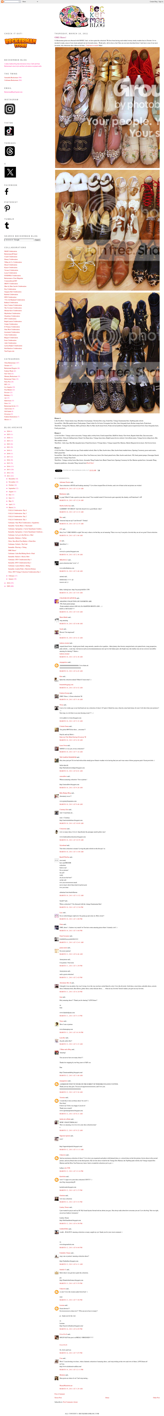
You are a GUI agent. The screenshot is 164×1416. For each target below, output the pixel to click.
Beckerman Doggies (10, 368)
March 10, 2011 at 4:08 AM (71, 623)
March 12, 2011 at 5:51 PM (71, 1202)
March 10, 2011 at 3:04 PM (71, 930)
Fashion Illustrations (10, 417)
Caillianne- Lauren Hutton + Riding (19, 566)
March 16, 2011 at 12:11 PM (71, 1369)
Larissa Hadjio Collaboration (13, 346)
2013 (8, 469)
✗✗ (61, 529)
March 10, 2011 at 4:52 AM (71, 688)
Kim (61, 676)
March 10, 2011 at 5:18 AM (71, 699)
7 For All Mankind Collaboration (14, 300)
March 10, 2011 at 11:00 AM (72, 852)
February (12, 576)
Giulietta (62, 1195)
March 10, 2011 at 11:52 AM (72, 895)
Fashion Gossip (64, 693)
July (10, 495)
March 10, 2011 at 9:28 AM (71, 787)
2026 (8, 431)
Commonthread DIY (10, 281)
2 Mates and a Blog (65, 1049)
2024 (8, 438)
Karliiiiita (63, 1176)
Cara (61, 1358)
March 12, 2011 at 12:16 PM (71, 1171)
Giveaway (7, 414)
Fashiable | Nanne (65, 1253)
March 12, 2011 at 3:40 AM (71, 1075)
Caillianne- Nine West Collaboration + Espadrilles (23, 523)
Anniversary (8, 409)
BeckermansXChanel (10, 254)
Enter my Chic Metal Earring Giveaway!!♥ (73, 737)
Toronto (6, 365)
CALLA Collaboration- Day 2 (17, 516)
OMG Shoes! (60, 37)
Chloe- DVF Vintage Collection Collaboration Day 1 (24, 572)
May (10, 501)
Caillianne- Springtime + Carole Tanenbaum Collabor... (25, 529)
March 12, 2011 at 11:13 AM (72, 1149)
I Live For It (63, 1334)
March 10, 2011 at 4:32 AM (71, 638)
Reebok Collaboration (11, 294)
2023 (8, 441)
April (10, 504)
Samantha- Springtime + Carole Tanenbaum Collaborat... (25, 532)
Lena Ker (62, 1038)
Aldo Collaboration (10, 343)
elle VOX (67, 1168)
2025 (8, 434)
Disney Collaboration (11, 259)
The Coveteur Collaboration (13, 308)
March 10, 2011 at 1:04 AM (71, 535)
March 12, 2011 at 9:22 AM (71, 1130)
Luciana (62, 1305)
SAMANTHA (64, 1229)
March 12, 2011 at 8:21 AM (71, 1114)
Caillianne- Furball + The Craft (17, 544)
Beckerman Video (10, 379)
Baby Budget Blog (65, 793)
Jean (61, 997)
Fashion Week (8, 371)
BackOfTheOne (64, 857)
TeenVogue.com (9, 351)
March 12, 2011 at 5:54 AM (71, 1092)
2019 (8, 450)
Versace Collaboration (11, 270)
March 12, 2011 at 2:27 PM (71, 1190)
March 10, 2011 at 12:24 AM (72, 488)
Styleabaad (63, 845)
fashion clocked (64, 643)
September (12, 488)
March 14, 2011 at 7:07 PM (71, 1353)
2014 (8, 466)
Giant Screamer (64, 936)
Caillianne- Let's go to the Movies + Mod (20, 535)
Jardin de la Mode (65, 1119)
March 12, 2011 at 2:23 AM (71, 1044)
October (11, 485)
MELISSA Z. (64, 560)
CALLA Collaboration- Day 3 (17, 513)
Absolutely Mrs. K (65, 983)
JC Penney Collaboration (12, 327)
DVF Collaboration (10, 319)
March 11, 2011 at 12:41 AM (72, 942)
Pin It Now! (90, 463)
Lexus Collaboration (10, 273)
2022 (8, 444)
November (12, 482)
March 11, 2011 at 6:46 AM (71, 954)
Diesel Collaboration (10, 265)
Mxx (61, 517)
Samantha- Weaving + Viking (17, 547)
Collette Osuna (64, 726)
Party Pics (7, 382)
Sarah (61, 629)
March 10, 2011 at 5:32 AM (71, 721)
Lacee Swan (63, 745)
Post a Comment (60, 1394)
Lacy (61, 912)
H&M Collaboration (10, 251)
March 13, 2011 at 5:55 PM (71, 1283)
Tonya (61, 1021)
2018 (8, 453)
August (11, 491)
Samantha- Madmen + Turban (17, 538)
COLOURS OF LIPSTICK (68, 598)
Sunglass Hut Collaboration (12, 292)
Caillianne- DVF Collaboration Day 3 (19, 559)
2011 (8, 476)
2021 (8, 447)
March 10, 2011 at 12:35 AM (72, 524)
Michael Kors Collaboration (13, 310)
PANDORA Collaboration (12, 275)
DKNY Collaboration (11, 283)
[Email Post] (98, 470)
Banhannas (63, 494)
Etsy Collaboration (10, 289)
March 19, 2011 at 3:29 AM (71, 1389)
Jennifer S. (63, 1269)
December (12, 479)
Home (107, 1398)
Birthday (7, 395)
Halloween (7, 401)
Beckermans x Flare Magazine (13, 278)
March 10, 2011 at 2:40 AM (71, 571)
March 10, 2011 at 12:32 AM (72, 512)
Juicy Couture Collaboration (13, 305)
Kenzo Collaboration (10, 267)
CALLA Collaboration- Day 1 (17, 519)
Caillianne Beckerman (11, 80)
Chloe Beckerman (9, 363)
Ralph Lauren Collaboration (13, 321)
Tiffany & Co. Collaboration (13, 262)
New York (7, 374)
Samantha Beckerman (11, 77)
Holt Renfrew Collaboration (13, 348)
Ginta (61, 924)
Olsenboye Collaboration (12, 316)
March (11, 507)
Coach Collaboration (10, 257)
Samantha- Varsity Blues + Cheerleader (20, 526)
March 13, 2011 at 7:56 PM (71, 1300)
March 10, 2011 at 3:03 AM (71, 593)
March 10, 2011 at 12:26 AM (72, 500)
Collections (63, 829)
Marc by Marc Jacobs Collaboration (15, 286)
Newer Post (58, 1398)
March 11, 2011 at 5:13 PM (71, 1016)
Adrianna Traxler (65, 482)
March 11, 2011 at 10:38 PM (71, 1032)
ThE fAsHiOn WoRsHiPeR (68, 757)
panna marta (63, 948)
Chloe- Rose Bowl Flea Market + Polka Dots (22, 541)
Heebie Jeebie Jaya (65, 506)
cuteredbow (63, 776)
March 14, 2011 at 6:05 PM (71, 1329)
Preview (6, 392)
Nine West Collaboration (12, 329)
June (10, 498)
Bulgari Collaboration (11, 338)
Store (6, 403)
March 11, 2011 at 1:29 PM (71, 966)
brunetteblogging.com (66, 684)
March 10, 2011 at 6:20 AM (71, 740)
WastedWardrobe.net (66, 1385)
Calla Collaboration (10, 335)
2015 (8, 463)
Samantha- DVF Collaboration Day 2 (19, 563)
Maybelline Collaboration (12, 313)
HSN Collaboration (10, 297)
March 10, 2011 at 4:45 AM (71, 671)
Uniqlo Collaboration (11, 324)
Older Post (156, 1398)
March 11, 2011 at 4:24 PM (71, 992)
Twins (61, 705)
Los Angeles (8, 387)
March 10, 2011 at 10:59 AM (72, 840)
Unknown (63, 1155)
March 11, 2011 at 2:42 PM (71, 977)
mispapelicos (64, 662)
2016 (8, 460)
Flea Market (8, 390)
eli (60, 541)
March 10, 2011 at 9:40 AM (71, 804)
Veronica (62, 1097)
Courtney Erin (64, 809)
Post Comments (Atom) (70, 1402)
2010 (8, 583)
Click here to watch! (92, 45)
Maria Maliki (64, 617)
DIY (5, 384)
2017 (8, 457)
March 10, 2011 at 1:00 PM (71, 919)
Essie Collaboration (10, 340)
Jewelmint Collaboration (12, 332)
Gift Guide (7, 411)
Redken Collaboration (11, 302)
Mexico (6, 419)
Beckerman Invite (9, 406)
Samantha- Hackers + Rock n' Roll (18, 556)
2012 (8, 473)
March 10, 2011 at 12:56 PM (71, 907)
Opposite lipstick (65, 1136)
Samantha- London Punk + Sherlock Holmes (22, 569)
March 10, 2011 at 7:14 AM (71, 752)
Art (5, 398)
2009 (8, 586)
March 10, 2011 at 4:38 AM (71, 657)
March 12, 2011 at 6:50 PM (71, 1223)
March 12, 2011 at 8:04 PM (71, 1247)
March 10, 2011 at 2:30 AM (71, 554)
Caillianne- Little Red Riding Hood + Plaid (21, 553)
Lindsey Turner (64, 1207)
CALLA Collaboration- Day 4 (17, 510)
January (11, 579)
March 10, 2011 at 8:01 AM (71, 771)
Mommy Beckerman (10, 376)
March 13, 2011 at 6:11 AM (71, 1264)
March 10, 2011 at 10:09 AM (72, 823)
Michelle (62, 1375)
